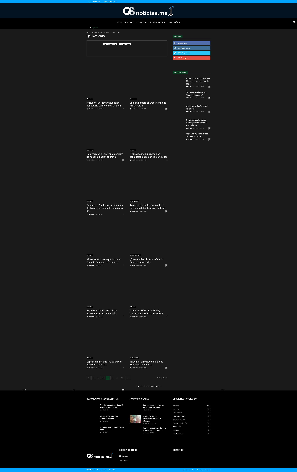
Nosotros (192, 470)
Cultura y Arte (134, 201)
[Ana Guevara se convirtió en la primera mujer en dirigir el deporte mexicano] (135, 432)
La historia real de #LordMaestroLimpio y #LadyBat (152, 418)
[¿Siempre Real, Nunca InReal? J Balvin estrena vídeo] (148, 237)
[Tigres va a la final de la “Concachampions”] (178, 97)
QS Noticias (90, 109)
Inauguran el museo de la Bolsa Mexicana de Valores (146, 363)
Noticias (128, 22)
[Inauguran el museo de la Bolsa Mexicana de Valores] (148, 340)
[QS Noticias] (148, 11)
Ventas (184, 470)
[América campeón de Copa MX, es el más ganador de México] (178, 83)
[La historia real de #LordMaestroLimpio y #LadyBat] (135, 419)
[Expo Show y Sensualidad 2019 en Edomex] (178, 138)
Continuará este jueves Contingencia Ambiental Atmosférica (196, 122)
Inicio (119, 22)
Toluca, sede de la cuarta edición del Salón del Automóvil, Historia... (148, 206)
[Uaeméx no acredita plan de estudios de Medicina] (135, 410)
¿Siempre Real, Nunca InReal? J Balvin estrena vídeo (147, 261)
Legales (207, 470)
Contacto (200, 470)
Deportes (140, 22)
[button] (294, 22)
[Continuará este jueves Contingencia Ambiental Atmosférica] (178, 124)
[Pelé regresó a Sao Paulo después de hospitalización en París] (105, 132)
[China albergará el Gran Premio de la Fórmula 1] (148, 81)
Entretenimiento (156, 22)
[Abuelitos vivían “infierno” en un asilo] (178, 110)
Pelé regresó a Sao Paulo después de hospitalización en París (105, 155)
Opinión (95, 28)
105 (122, 378)
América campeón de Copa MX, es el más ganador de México (198, 81)
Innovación (173, 22)
